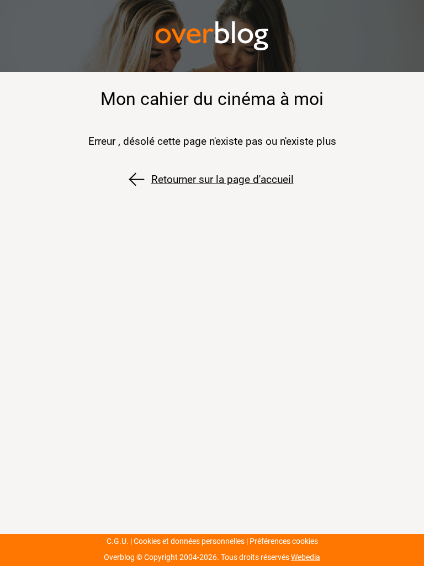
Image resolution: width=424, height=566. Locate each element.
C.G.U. (118, 541)
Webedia (305, 557)
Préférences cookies (284, 541)
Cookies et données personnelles (189, 541)
